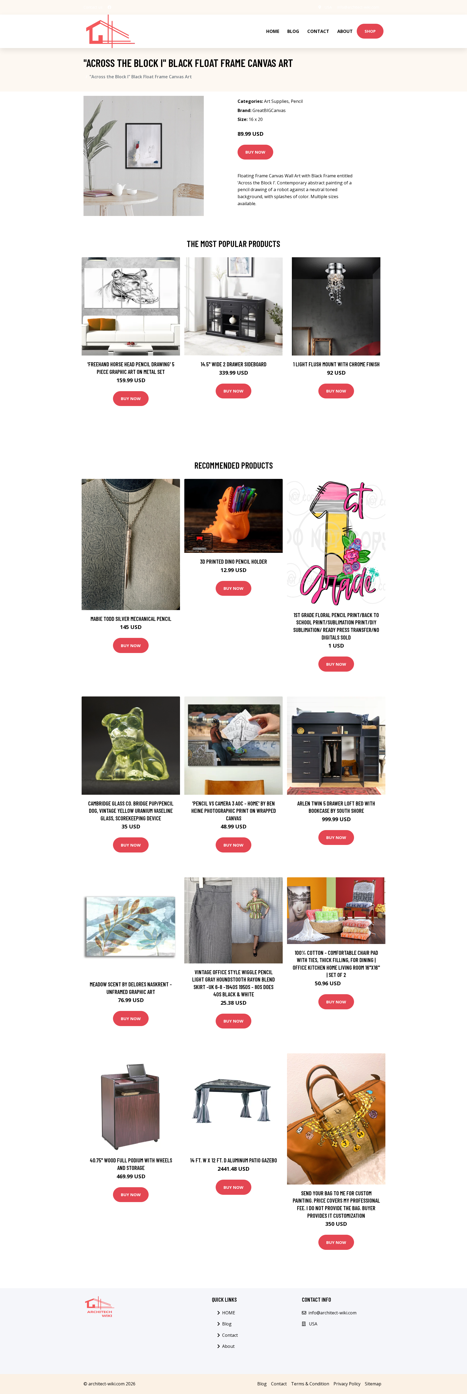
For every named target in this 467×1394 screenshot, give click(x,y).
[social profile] (109, 7)
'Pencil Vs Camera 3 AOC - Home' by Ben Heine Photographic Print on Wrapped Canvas (233, 810)
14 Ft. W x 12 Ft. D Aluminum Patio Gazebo (233, 1160)
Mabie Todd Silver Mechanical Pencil (131, 618)
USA (328, 7)
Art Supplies (276, 101)
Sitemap (373, 1384)
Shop (370, 31)
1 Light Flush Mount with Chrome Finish (336, 364)
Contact (318, 31)
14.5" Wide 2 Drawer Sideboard (233, 364)
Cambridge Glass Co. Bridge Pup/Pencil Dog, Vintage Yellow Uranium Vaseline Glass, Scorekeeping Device (131, 810)
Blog (293, 31)
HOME (272, 31)
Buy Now (255, 152)
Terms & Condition (310, 1384)
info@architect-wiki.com (358, 7)
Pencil (297, 101)
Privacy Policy (347, 1384)
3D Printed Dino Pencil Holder (233, 561)
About (345, 31)
